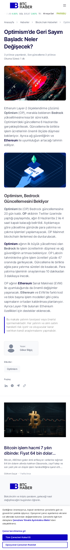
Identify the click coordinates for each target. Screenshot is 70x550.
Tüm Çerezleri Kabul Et (17, 537)
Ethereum (11, 140)
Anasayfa (9, 22)
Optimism (11, 244)
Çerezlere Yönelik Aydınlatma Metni (31, 520)
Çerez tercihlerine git (13, 531)
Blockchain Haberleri (46, 22)
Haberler (24, 22)
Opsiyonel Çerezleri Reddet (20, 544)
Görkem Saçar (10, 473)
